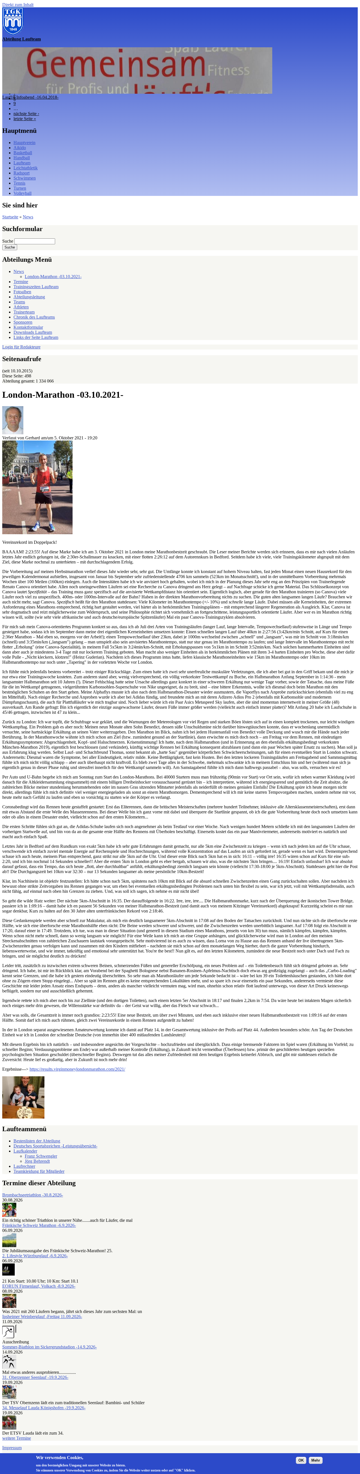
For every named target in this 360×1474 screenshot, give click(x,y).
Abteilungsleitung (29, 296)
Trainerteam (24, 312)
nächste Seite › (26, 113)
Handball (22, 157)
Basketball (23, 152)
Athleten (21, 307)
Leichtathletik (26, 167)
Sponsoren (23, 322)
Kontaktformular (28, 327)
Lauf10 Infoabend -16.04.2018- (30, 97)
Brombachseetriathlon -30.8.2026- (32, 1195)
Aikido (20, 147)
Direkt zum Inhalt (17, 4)
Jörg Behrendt (37, 1161)
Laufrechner (24, 1166)
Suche (8, 241)
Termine (21, 281)
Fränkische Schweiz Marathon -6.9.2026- (39, 1225)
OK (301, 1460)
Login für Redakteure (21, 347)
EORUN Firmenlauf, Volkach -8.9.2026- (38, 1286)
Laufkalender (25, 1151)
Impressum (12, 1447)
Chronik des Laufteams (34, 317)
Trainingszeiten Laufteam (36, 286)
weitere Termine (16, 1438)
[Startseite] (13, 34)
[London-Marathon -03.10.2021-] (37, 532)
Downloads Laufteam (33, 332)
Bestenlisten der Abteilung (37, 1141)
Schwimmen (25, 178)
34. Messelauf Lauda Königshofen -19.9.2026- (44, 1407)
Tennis (19, 183)
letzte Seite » (25, 118)
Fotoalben (22, 291)
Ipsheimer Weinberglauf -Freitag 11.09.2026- (42, 1316)
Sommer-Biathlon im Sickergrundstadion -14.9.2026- (49, 1347)
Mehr (315, 1460)
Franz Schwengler (41, 1156)
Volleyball (23, 193)
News (28, 216)
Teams (19, 301)
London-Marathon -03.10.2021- (53, 276)
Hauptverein (24, 142)
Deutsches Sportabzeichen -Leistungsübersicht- (55, 1146)
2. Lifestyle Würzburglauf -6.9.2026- (35, 1255)
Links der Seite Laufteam (36, 337)
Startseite (10, 216)
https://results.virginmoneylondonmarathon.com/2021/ (77, 1069)
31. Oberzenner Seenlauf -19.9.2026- (35, 1377)
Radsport (22, 173)
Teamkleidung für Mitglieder (39, 1171)
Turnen (20, 188)
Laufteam (22, 162)
